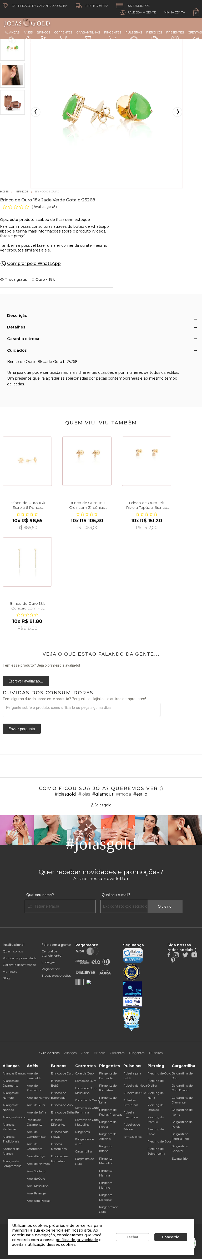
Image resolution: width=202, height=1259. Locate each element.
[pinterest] (173, 959)
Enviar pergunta (21, 728)
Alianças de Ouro (14, 1117)
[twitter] (185, 954)
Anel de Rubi (36, 1105)
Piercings (154, 32)
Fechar (132, 1237)
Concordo (170, 1237)
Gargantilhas (88, 32)
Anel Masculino (37, 1186)
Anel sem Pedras (38, 1201)
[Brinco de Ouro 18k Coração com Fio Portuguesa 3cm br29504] (27, 562)
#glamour (103, 794)
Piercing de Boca (159, 1141)
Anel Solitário (36, 1171)
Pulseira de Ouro (134, 1093)
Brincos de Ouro (62, 1073)
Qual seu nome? (40, 895)
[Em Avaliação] (132, 994)
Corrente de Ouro (87, 1100)
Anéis (28, 32)
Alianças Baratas (14, 1073)
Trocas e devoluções (56, 975)
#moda (123, 794)
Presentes (175, 32)
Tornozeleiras (132, 1137)
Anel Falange (36, 1193)
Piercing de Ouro (159, 1073)
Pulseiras (133, 32)
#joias (84, 794)
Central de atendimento (51, 953)
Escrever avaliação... (25, 681)
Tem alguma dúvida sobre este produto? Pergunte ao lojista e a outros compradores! (74, 699)
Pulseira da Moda (135, 1085)
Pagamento (51, 969)
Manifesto (10, 972)
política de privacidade (76, 1239)
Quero (165, 906)
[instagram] (176, 954)
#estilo (140, 794)
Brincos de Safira (63, 1112)
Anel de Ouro (36, 1178)
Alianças (12, 32)
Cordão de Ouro (85, 1081)
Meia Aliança (36, 1156)
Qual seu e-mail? (116, 895)
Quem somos (13, 951)
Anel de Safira (36, 1112)
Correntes (63, 32)
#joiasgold (65, 794)
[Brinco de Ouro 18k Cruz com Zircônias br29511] (87, 461)
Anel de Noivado (38, 1164)
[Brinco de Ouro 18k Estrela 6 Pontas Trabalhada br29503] (27, 461)
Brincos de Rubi (62, 1105)
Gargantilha (83, 1151)
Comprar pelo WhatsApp (34, 263)
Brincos (43, 32)
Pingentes (112, 32)
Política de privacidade (19, 958)
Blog (6, 978)
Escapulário (180, 1158)
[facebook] (169, 954)
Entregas (48, 962)
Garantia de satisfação (19, 965)
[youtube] (194, 954)
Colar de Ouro (84, 1073)
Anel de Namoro (38, 1098)
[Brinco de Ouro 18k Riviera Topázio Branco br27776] (146, 461)
